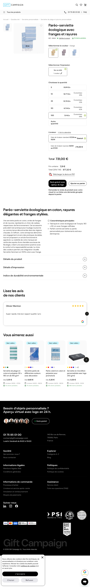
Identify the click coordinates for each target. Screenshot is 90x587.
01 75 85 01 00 (12, 434)
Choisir (10, 580)
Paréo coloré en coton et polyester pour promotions (55, 373)
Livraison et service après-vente (16, 488)
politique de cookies (28, 566)
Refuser (29, 580)
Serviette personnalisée (30, 19)
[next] (87, 314)
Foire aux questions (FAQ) (57, 488)
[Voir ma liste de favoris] (81, 5)
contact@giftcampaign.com (15, 438)
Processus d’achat (10, 485)
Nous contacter (9, 457)
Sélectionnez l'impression (59, 65)
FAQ (85, 12)
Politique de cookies (55, 472)
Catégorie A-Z (53, 454)
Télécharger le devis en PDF (63, 174)
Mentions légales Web (12, 468)
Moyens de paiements (12, 495)
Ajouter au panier (77, 183)
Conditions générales (12, 472)
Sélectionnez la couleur (62, 46)
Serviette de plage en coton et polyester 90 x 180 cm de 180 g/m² (12, 373)
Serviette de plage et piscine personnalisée (56, 19)
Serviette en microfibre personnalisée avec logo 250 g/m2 (76, 373)
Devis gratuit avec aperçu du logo (57, 183)
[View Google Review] (82, 321)
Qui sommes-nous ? (11, 454)
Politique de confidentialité (58, 468)
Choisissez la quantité (58, 82)
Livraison (60, 132)
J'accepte (20, 574)
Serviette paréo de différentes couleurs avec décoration (32, 373)
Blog (49, 457)
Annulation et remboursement (15, 491)
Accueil (5, 19)
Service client (52, 485)
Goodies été (15, 19)
